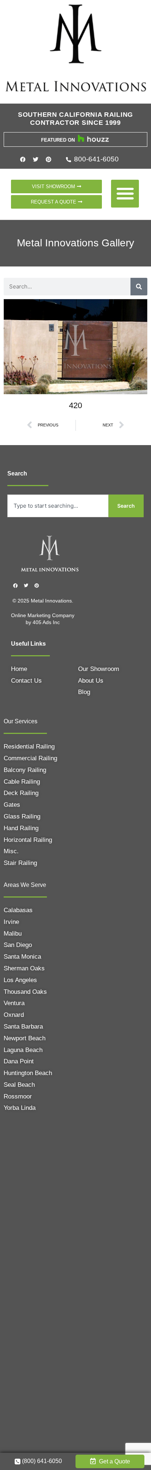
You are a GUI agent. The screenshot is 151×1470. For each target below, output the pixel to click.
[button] (125, 194)
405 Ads (43, 622)
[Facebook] (23, 159)
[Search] (138, 286)
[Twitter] (35, 159)
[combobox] (57, 506)
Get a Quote (113, 1461)
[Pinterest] (48, 159)
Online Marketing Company (42, 615)
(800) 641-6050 (41, 1461)
